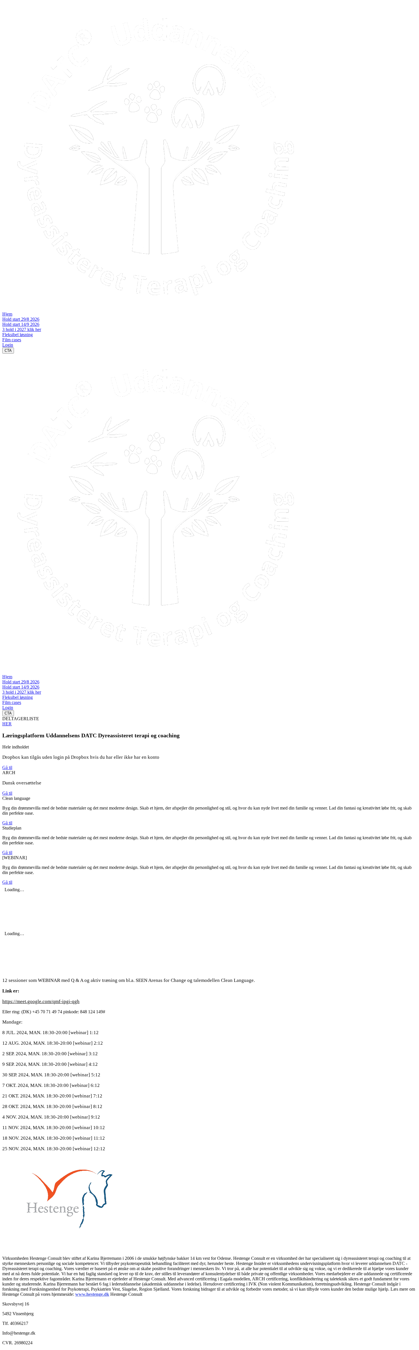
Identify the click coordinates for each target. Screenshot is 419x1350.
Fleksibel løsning (17, 334)
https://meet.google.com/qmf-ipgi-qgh (41, 1001)
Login (7, 344)
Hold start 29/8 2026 (20, 319)
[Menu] (8, 668)
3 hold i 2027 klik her (21, 329)
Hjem (7, 314)
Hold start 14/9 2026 (20, 324)
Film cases (11, 339)
